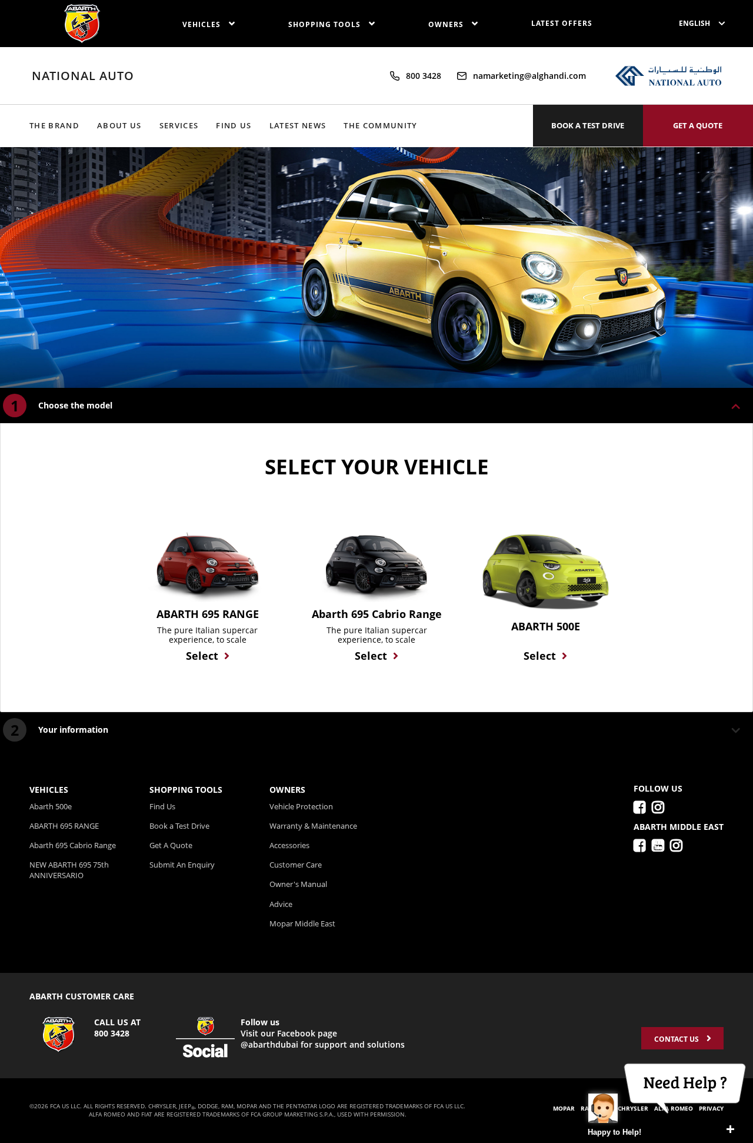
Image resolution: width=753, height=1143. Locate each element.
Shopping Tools (325, 24)
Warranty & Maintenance (313, 825)
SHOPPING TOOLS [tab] (185, 789)
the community (380, 125)
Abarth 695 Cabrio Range (72, 845)
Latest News (297, 125)
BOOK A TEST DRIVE (587, 125)
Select (202, 655)
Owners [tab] (287, 789)
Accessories (289, 845)
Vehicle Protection (301, 806)
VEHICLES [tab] (48, 789)
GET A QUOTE (697, 125)
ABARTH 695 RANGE (64, 825)
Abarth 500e (50, 806)
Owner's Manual (298, 884)
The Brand (54, 125)
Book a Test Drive (179, 825)
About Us (119, 125)
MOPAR (564, 1108)
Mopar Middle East (302, 923)
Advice (280, 904)
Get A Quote (170, 845)
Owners (447, 24)
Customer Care (295, 864)
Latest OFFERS (561, 23)
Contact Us (677, 1039)
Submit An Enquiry (182, 864)
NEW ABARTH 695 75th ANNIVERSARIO (69, 869)
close (730, 1129)
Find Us (233, 125)
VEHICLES (202, 24)
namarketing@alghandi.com (529, 75)
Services (179, 125)
